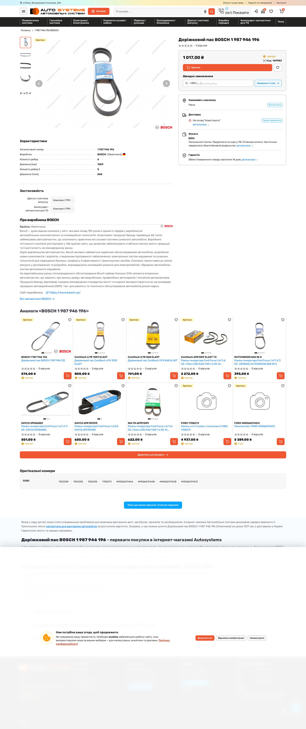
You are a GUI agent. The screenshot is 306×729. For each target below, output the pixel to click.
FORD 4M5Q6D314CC (247, 423)
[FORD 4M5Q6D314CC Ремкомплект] (259, 402)
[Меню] (23, 11)
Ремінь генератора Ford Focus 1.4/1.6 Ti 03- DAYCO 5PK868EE (44, 428)
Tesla (281, 21)
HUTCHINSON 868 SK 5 (248, 357)
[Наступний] (166, 83)
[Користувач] (255, 11)
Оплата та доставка (233, 3)
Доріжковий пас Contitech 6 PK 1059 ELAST (96, 362)
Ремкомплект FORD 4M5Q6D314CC (254, 426)
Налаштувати (257, 638)
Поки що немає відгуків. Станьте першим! (153, 505)
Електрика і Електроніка (81, 21)
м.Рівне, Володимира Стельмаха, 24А (42, 3)
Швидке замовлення (198, 76)
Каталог (101, 11)
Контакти (281, 3)
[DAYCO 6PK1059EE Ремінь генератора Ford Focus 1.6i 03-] (100, 402)
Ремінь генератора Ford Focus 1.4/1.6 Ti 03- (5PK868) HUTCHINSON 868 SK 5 (257, 362)
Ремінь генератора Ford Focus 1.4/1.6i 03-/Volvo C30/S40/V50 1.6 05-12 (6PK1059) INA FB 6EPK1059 (150, 428)
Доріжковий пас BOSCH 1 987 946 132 (43, 360)
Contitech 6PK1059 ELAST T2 (199, 357)
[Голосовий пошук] (205, 11)
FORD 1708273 (190, 423)
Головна (25, 30)
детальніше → (201, 124)
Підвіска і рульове (140, 21)
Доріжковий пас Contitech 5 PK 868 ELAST (152, 360)
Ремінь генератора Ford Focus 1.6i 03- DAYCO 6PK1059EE (97, 428)
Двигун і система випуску (198, 21)
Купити (195, 67)
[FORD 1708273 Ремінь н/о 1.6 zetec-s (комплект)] (206, 402)
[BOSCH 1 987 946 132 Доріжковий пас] (46, 336)
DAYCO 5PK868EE (32, 423)
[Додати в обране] (278, 67)
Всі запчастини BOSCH (35, 299)
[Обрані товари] (272, 11)
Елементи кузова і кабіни (114, 21)
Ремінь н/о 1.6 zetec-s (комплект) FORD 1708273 (204, 428)
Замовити (266, 83)
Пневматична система (30, 21)
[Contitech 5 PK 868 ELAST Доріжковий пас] (153, 336)
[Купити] (68, 375)
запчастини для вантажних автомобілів (71, 526)
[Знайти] (211, 11)
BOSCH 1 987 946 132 (34, 357)
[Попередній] (39, 83)
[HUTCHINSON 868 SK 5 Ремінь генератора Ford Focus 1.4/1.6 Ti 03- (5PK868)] (259, 336)
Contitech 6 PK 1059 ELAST (91, 357)
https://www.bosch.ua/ (65, 292)
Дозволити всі (205, 638)
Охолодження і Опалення (166, 21)
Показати (237, 12)
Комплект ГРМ (61, 200)
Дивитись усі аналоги (151, 454)
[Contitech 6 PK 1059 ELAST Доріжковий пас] (100, 336)
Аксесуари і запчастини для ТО (255, 21)
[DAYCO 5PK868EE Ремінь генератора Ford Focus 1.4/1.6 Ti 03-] (46, 402)
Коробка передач (224, 21)
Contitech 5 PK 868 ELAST (144, 357)
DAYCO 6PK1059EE (86, 423)
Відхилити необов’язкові (231, 638)
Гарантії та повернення (260, 3)
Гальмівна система (55, 21)
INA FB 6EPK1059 (138, 423)
